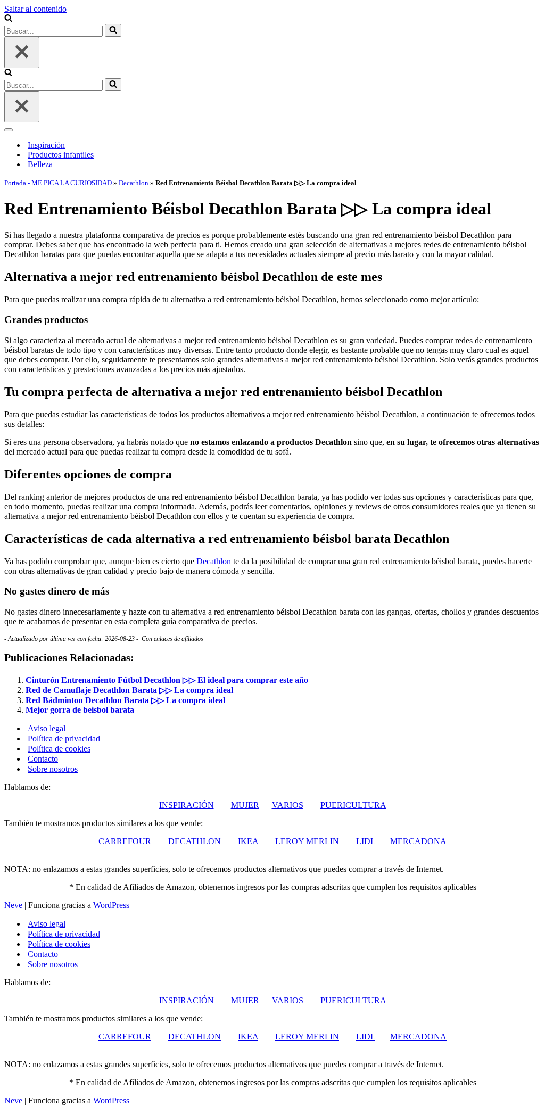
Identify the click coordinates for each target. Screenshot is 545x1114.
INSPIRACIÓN (186, 805)
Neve (13, 905)
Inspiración (46, 145)
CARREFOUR (124, 841)
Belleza (40, 164)
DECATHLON (194, 841)
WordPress (111, 905)
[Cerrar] (21, 52)
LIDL (365, 841)
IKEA (248, 841)
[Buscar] (8, 18)
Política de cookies (59, 748)
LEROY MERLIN (307, 841)
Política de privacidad (64, 738)
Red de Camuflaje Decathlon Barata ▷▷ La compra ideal (129, 690)
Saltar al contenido (35, 8)
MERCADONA (418, 841)
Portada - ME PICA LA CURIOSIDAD (58, 183)
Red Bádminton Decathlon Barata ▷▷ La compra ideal (125, 700)
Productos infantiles (61, 154)
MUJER (245, 805)
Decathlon (133, 183)
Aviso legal (46, 728)
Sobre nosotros (53, 768)
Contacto (43, 758)
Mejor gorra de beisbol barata (80, 709)
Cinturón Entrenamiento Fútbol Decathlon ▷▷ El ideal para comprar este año (167, 679)
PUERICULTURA (353, 805)
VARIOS (287, 805)
